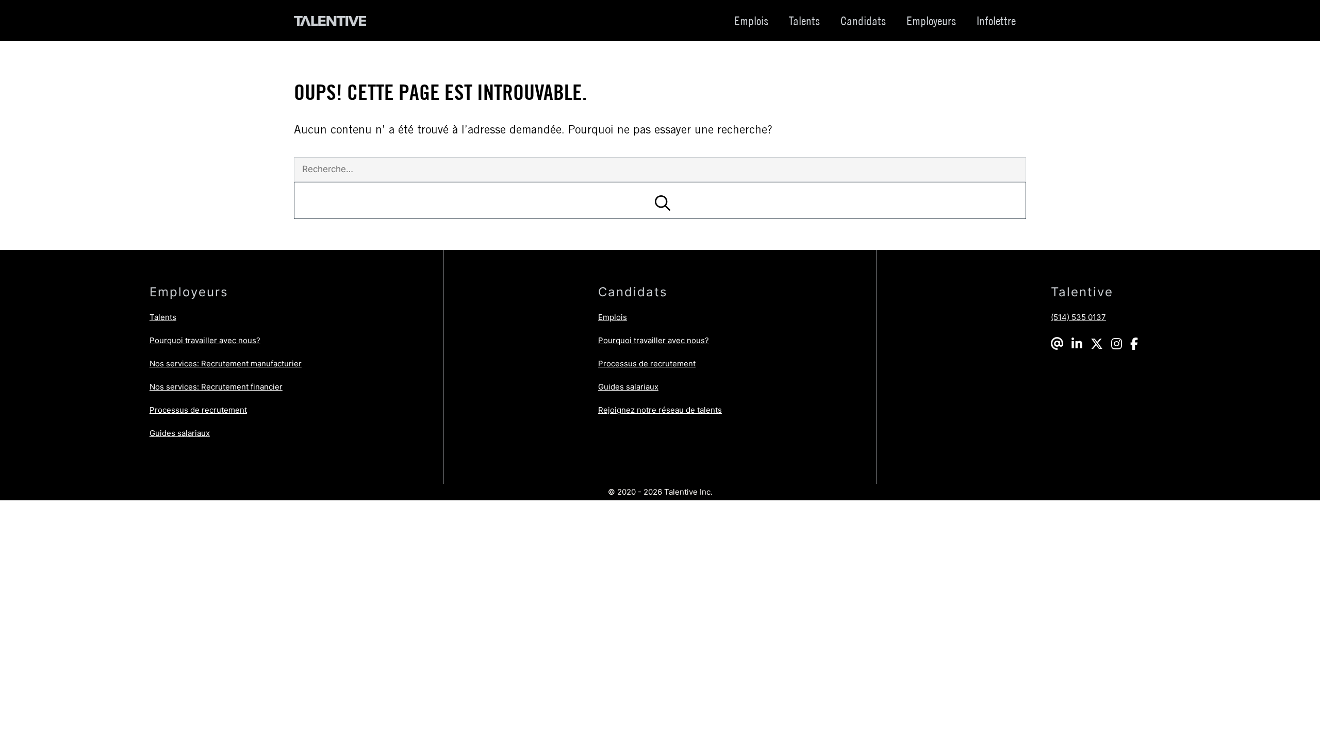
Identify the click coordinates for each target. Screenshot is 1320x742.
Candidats (863, 20)
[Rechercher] (660, 200)
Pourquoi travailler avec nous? (205, 340)
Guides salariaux (180, 433)
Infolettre (996, 20)
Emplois (751, 20)
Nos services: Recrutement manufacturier (226, 363)
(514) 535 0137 (1078, 317)
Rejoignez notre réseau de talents (660, 410)
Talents (804, 20)
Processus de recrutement (198, 410)
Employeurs (931, 20)
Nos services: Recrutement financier (216, 387)
